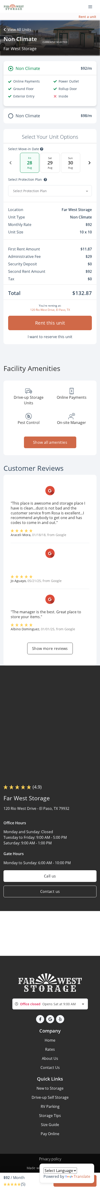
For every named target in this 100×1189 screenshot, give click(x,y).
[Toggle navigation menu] (92, 6)
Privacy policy (50, 1158)
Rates (50, 1049)
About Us (50, 1058)
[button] (40, 1019)
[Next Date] (89, 163)
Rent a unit (87, 16)
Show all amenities (50, 442)
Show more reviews (50, 648)
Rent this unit (50, 323)
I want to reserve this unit (50, 336)
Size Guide (50, 1124)
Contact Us (50, 1067)
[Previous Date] (10, 163)
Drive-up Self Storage (50, 1097)
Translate (82, 1176)
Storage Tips (50, 1115)
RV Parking (50, 1106)
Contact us (50, 891)
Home (50, 1040)
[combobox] (50, 190)
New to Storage (50, 1088)
